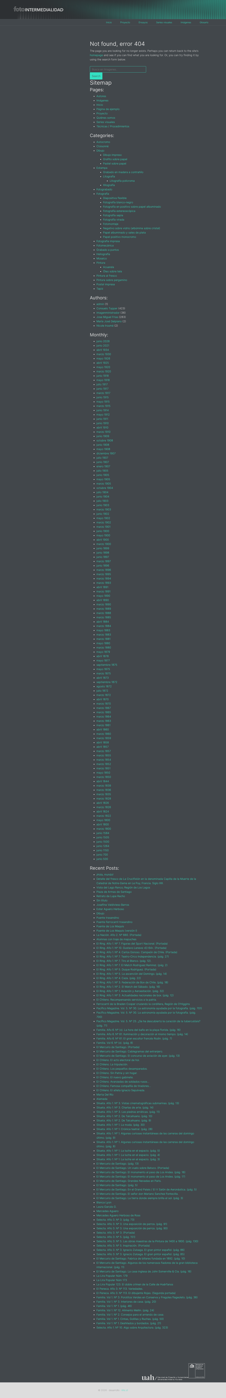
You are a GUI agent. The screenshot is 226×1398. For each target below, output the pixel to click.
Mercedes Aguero (107, 1211)
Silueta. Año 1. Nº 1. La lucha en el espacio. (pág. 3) (128, 1159)
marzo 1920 (103, 371)
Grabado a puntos (107, 249)
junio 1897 (102, 557)
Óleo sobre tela (112, 271)
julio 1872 (102, 690)
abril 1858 (102, 742)
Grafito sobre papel (115, 159)
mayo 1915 (103, 401)
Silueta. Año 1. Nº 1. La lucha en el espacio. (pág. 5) (128, 1150)
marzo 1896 (103, 569)
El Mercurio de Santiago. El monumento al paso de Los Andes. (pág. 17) (140, 1176)
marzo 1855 (103, 755)
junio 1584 (102, 833)
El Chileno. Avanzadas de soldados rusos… (122, 1081)
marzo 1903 (103, 509)
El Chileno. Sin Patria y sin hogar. (116, 1073)
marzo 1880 (103, 647)
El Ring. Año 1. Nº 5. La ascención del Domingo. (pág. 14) (131, 973)
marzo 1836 (103, 790)
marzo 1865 (103, 712)
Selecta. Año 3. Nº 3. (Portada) (115, 1232)
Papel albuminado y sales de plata (124, 232)
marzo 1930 (103, 354)
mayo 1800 (103, 820)
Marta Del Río (104, 1094)
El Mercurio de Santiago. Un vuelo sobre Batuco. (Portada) (132, 1168)
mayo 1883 (103, 630)
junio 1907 (102, 462)
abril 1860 (102, 729)
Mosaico (101, 258)
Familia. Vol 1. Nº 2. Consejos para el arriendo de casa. (130, 1314)
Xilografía (109, 185)
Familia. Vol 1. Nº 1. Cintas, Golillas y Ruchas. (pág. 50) (130, 1319)
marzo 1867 (103, 708)
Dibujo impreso (112, 154)
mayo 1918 (103, 380)
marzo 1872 (103, 695)
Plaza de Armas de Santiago (114, 891)
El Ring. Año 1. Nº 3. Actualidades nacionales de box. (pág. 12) (135, 995)
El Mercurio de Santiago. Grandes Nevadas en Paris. (128, 1180)
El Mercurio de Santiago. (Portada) (118, 1047)
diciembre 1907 (106, 453)
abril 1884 (102, 621)
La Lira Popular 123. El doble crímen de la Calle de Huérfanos (134, 1284)
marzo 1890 (103, 604)
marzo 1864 (103, 716)
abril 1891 (102, 587)
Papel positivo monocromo (119, 236)
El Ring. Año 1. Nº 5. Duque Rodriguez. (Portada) (126, 969)
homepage (96, 55)
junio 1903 (102, 505)
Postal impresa (105, 284)
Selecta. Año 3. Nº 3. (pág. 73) (115, 1219)
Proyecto (102, 113)
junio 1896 (102, 565)
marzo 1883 (103, 634)
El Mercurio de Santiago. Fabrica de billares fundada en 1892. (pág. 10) (140, 1258)
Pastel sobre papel (114, 163)
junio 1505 (102, 837)
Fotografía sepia (113, 215)
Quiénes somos (105, 117)
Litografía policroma (122, 180)
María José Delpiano (109, 321)
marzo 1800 (103, 828)
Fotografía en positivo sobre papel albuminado (132, 206)
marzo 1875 (103, 673)
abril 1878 (102, 656)
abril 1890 (102, 600)
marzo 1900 (103, 544)
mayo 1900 (103, 535)
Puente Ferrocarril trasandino (114, 922)
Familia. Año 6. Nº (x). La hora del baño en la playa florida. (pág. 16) (138, 1029)
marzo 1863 (103, 720)
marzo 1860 (103, 733)
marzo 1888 (103, 613)
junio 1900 (102, 531)
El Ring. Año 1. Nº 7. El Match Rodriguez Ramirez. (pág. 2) (132, 965)
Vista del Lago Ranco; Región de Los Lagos (123, 887)
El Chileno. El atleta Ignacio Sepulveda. (120, 1090)
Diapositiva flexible (115, 198)
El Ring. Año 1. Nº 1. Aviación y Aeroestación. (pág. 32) (130, 991)
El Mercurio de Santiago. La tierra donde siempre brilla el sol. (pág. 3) (139, 1198)
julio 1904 (102, 492)
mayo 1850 (103, 772)
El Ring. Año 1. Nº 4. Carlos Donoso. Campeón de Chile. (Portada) (136, 952)
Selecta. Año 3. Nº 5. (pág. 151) (115, 1237)
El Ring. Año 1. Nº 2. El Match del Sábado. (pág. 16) (128, 986)
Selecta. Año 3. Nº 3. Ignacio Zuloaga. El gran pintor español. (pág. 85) (140, 1254)
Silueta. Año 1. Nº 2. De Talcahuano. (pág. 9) (123, 1120)
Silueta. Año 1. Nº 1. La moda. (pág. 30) (120, 1124)
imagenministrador (108, 312)
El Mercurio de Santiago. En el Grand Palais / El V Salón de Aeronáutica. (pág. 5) (146, 1189)
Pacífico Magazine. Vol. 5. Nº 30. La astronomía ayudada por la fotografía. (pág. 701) (149, 1008)
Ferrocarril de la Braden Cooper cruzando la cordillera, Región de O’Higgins (143, 1004)
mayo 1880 (103, 643)
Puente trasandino (107, 917)
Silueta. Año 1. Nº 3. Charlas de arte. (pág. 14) (125, 1107)
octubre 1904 (104, 488)
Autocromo (103, 142)
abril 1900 (102, 539)
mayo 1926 (103, 358)
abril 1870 (102, 699)
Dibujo (100, 150)
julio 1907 (102, 457)
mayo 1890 (103, 595)
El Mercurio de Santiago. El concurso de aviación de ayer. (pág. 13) (138, 1055)
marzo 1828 (103, 798)
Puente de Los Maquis (110, 926)
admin (100, 304)
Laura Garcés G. (106, 1206)
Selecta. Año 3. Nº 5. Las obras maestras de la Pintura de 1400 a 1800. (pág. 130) (147, 1241)
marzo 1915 (103, 406)
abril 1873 (102, 677)
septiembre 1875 (106, 664)
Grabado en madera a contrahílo (123, 172)
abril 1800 (102, 824)
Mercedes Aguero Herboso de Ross (118, 1215)
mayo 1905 (103, 479)
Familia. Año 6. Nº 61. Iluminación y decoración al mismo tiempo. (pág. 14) (142, 1034)
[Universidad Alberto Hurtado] (163, 1380)
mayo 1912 (103, 414)
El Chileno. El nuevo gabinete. (114, 1077)
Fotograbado (104, 189)
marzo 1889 (103, 608)
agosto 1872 (104, 686)
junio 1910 (102, 423)
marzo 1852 (103, 764)
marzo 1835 (103, 794)
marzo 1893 (103, 582)
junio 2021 (102, 345)
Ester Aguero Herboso (110, 909)
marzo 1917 (103, 393)
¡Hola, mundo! (104, 874)
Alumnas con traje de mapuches (116, 939)
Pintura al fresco (106, 275)
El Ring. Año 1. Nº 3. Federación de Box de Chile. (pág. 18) (132, 982)
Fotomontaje (110, 224)
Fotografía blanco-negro (118, 202)
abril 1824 (102, 811)
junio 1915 (102, 397)
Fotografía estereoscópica (119, 211)
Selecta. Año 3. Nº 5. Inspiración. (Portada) (123, 1245)
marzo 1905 (103, 483)
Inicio (99, 104)
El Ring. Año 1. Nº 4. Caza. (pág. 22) (118, 978)
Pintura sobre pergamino (111, 280)
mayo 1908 (103, 449)
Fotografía (102, 193)
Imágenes (102, 100)
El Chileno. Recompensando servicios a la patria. (126, 999)
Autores (101, 96)
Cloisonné (102, 146)
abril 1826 (102, 802)
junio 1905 (102, 475)
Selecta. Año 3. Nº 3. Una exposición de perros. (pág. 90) (132, 1228)
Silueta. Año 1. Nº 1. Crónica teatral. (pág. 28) (124, 1129)
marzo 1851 (103, 768)
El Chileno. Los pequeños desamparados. (121, 1068)
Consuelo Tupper (106, 308)
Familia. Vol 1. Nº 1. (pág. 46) (114, 1306)
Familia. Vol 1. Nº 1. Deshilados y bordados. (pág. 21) (128, 1323)
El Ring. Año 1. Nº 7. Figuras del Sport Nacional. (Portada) (132, 943)
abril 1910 (102, 427)
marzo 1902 (103, 522)
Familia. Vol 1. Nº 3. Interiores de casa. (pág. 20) (126, 1301)
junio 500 (102, 859)
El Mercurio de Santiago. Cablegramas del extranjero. (129, 1051)
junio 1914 (102, 410)
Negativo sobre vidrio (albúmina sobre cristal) (131, 228)
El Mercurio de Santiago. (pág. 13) (117, 1163)
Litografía (109, 176)
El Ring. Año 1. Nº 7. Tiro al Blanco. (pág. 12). (123, 960)
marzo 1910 (103, 431)
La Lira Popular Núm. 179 (112, 1275)
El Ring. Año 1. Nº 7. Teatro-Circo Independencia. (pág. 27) (132, 956)
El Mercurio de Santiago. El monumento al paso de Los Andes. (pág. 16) (140, 1172)
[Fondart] (200, 1380)
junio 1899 (102, 548)
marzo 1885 (103, 617)
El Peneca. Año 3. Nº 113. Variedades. (119, 1288)
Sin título (101, 900)
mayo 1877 (103, 660)
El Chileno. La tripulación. (112, 1064)
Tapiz (99, 288)
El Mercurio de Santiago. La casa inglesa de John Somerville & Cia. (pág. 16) (143, 1271)
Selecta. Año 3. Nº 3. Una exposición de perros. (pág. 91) (131, 1224)
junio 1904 (102, 496)
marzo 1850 (103, 777)
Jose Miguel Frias (107, 317)
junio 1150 (102, 850)
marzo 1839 (103, 785)
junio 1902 (102, 513)
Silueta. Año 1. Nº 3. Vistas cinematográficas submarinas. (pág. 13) (137, 1103)
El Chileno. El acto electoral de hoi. (118, 1060)
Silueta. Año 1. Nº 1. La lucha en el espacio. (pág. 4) (128, 1155)
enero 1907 (103, 466)
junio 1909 (102, 436)
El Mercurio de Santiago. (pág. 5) (117, 1185)
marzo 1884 (103, 626)
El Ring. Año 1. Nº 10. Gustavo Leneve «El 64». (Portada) (131, 947)
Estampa (101, 167)
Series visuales (105, 122)
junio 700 (102, 854)
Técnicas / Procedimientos (112, 126)
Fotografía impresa (108, 241)
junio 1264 (102, 846)
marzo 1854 (103, 759)
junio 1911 (102, 418)
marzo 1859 (103, 738)
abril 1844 (102, 781)
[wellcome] (38, 16)
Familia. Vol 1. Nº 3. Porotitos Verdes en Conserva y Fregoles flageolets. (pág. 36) (147, 1297)
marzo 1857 (103, 751)
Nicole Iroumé (104, 325)
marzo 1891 (103, 591)
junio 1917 (102, 388)
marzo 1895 (103, 574)
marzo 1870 (103, 703)
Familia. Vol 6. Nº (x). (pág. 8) (114, 1042)
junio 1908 (102, 444)
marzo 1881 (103, 639)
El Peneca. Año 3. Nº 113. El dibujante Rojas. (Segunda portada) (136, 1293)
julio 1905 (102, 470)
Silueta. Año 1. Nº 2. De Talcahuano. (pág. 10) (124, 1116)
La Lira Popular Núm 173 (111, 1280)
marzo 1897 (103, 561)
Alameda (101, 1098)
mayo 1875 (103, 669)
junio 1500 (102, 841)
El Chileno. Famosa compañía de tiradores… (123, 1086)
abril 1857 (102, 746)
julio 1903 (102, 500)
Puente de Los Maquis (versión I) (116, 930)
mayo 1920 (103, 367)
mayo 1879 (103, 651)
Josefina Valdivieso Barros (112, 904)
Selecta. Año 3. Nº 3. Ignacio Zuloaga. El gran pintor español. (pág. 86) (140, 1249)
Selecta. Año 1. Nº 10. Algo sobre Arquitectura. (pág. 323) (132, 1327)
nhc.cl (124, 1390)
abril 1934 (102, 349)
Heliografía (103, 254)
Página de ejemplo (107, 109)
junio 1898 (102, 552)
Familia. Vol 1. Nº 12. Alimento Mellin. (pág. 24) (125, 1310)
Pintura (100, 262)
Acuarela (108, 267)
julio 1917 (102, 384)
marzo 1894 (103, 578)
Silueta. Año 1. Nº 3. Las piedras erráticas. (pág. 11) (128, 1111)
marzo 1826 (103, 807)
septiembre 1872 (106, 682)
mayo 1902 (103, 518)
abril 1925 (102, 362)
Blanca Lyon (103, 1202)
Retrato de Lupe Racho (110, 896)
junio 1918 (102, 375)
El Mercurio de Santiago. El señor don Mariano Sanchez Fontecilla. (137, 1193)
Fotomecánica (105, 245)
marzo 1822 (103, 815)
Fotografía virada (113, 219)
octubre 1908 (104, 440)
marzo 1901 (103, 526)
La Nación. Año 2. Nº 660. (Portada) (118, 935)
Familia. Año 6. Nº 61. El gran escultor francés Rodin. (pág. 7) (134, 1038)
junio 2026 (103, 341)
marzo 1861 (103, 725)
